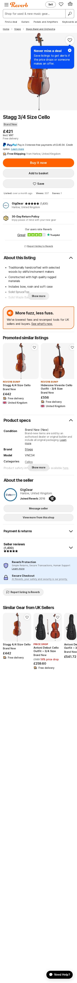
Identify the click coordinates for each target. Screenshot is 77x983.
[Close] (69, 50)
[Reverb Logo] (19, 4)
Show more (38, 296)
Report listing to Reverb (40, 246)
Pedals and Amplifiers (46, 21)
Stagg (29, 449)
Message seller (38, 508)
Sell (50, 4)
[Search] (69, 13)
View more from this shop (38, 517)
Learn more (18, 568)
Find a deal (11, 21)
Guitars (25, 21)
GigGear (17, 203)
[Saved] (61, 4)
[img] (32, 203)
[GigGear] (10, 495)
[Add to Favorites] (70, 40)
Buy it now (38, 163)
